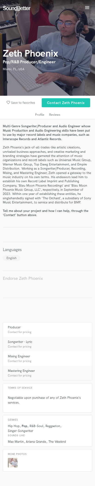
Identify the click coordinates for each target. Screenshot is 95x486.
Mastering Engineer (21, 371)
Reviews (54, 115)
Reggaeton (52, 426)
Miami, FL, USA (13, 69)
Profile (39, 115)
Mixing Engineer (19, 356)
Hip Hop (14, 426)
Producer (14, 327)
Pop (24, 426)
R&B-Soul (36, 426)
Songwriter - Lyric (20, 342)
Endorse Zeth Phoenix (23, 278)
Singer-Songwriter (20, 431)
